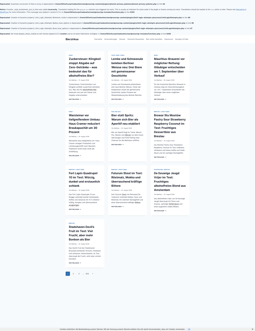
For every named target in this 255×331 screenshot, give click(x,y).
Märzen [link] (128, 135)
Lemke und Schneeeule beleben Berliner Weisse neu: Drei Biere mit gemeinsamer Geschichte (127, 67)
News (71, 55)
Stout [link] (124, 194)
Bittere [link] (137, 202)
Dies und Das (116, 111)
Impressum (168, 39)
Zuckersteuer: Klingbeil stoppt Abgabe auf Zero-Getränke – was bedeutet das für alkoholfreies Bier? (85, 67)
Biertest (157, 111)
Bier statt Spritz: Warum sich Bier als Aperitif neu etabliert (125, 119)
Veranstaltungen (110, 39)
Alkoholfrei (158, 169)
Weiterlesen (75, 99)
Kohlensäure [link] (174, 204)
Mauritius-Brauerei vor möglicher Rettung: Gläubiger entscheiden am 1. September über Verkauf (169, 67)
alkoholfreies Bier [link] (90, 90)
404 (87, 274)
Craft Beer (115, 55)
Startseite (98, 39)
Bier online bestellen (154, 39)
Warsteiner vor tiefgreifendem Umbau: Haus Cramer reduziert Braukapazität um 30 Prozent (84, 124)
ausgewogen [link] (74, 205)
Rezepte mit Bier (181, 39)
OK (189, 329)
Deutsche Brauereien (135, 39)
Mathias (74, 80)
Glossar (122, 39)
